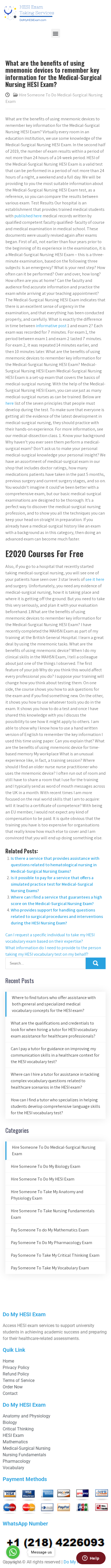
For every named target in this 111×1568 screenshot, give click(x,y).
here (9, 403)
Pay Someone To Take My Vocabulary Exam (50, 1268)
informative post (51, 326)
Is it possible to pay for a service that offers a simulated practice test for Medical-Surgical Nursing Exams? (52, 884)
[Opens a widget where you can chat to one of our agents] (91, 1558)
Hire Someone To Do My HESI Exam (42, 1179)
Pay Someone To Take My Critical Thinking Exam (55, 1255)
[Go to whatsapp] (13, 1552)
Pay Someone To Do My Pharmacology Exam (51, 1242)
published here (28, 216)
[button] (55, 33)
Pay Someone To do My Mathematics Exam (50, 1230)
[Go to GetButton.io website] (13, 1562)
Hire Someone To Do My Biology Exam (45, 1166)
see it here (94, 579)
